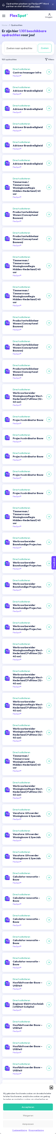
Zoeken (45, 48)
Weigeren (28, 1115)
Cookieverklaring (19, 1130)
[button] (51, 1087)
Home (4, 25)
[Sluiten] (52, 4)
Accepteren (28, 1107)
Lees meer (34, 6)
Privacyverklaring (36, 1130)
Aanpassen (28, 1123)
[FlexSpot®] (18, 15)
